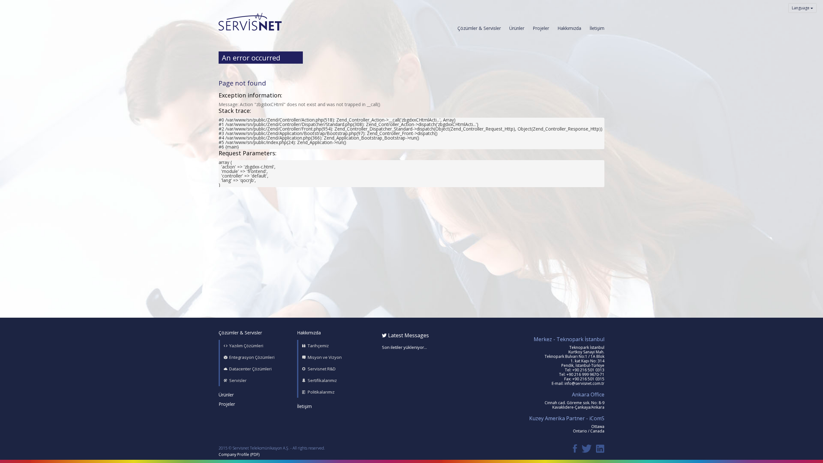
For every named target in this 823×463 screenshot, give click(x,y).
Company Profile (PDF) (239, 454)
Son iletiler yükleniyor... (404, 347)
